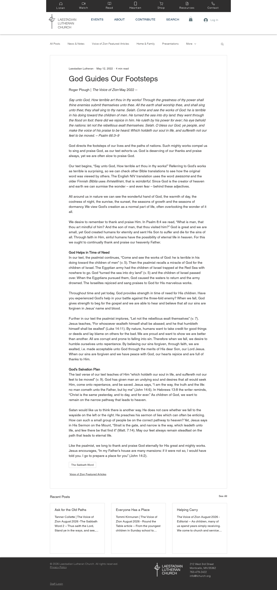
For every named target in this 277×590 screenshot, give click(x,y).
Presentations (170, 43)
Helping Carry (187, 510)
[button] (191, 19)
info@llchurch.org (200, 576)
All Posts (55, 43)
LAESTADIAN (67, 19)
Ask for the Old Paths (70, 510)
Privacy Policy (58, 567)
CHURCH (64, 27)
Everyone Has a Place (133, 510)
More (189, 43)
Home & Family (146, 43)
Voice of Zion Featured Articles (110, 43)
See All (223, 496)
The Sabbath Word (82, 464)
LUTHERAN (66, 23)
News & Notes (76, 43)
